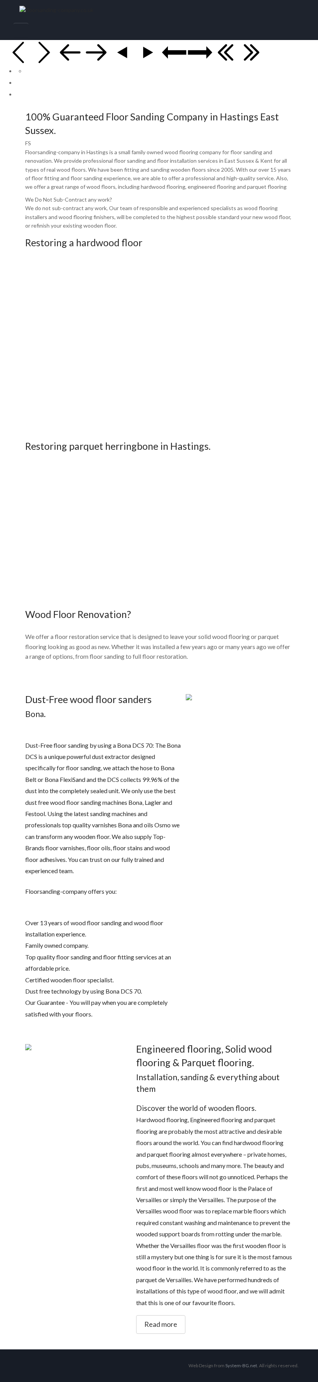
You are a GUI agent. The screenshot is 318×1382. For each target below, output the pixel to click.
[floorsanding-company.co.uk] (159, 10)
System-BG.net (241, 1365)
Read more (160, 1324)
